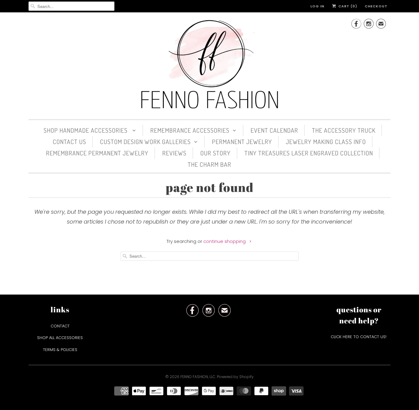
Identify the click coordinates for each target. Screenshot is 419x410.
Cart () (347, 6)
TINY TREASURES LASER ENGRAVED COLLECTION (308, 153)
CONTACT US (69, 142)
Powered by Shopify (235, 376)
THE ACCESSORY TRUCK (343, 130)
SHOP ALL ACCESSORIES (60, 338)
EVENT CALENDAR (274, 130)
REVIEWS (174, 153)
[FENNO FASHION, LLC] (209, 65)
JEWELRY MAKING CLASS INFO (326, 142)
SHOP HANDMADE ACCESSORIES (86, 130)
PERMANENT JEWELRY (242, 142)
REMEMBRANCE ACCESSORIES (189, 130)
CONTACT (60, 326)
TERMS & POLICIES (60, 350)
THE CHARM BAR (209, 164)
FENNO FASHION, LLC (197, 376)
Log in (317, 6)
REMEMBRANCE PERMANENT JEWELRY (97, 153)
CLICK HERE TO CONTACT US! (359, 337)
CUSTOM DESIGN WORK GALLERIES (145, 142)
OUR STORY (215, 153)
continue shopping (225, 241)
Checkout (376, 6)
